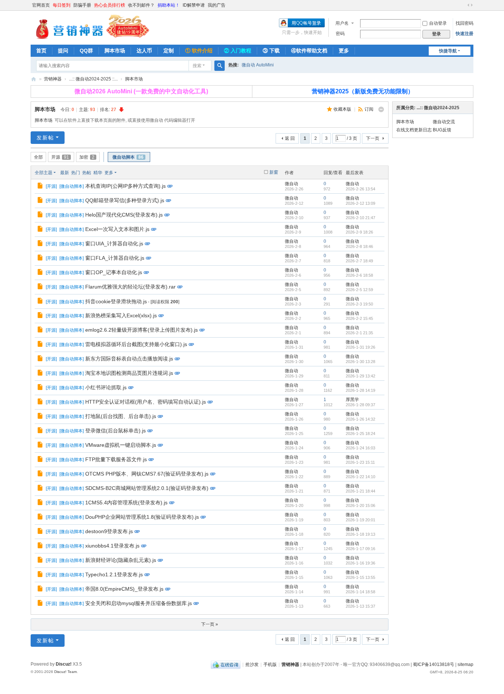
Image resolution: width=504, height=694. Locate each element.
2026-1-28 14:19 (360, 390)
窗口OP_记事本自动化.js (113, 272)
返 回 (290, 138)
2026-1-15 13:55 (360, 577)
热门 (75, 172)
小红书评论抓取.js (106, 387)
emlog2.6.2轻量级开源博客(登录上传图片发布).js (141, 330)
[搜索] (219, 66)
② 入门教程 (237, 50)
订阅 (369, 109)
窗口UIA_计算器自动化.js (114, 243)
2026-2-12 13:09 (360, 203)
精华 (97, 172)
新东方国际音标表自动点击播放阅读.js (129, 359)
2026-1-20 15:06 (360, 505)
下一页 (372, 138)
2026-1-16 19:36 (360, 563)
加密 (86, 157)
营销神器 (34, 79)
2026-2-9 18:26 (359, 232)
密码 (340, 33)
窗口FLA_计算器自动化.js (114, 258)
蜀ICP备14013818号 (433, 664)
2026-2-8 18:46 (359, 246)
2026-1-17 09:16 (360, 548)
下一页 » (209, 624)
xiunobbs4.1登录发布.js (112, 546)
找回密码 (464, 23)
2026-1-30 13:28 (360, 361)
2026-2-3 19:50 (359, 304)
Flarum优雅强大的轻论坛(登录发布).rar (130, 287)
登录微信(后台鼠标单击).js (115, 431)
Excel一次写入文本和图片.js (117, 229)
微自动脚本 (128, 157)
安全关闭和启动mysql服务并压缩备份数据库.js (138, 603)
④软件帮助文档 (309, 50)
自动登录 (438, 23)
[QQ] (226, 664)
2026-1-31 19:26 (360, 347)
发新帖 (45, 138)
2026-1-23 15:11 (360, 462)
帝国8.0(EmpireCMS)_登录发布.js (124, 589)
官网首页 (41, 5)
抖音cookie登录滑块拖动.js (116, 301)
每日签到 (61, 5)
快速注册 (464, 33)
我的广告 (216, 5)
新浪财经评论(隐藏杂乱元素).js (120, 560)
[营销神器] (90, 27)
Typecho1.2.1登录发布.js (114, 574)
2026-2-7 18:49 (359, 261)
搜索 (197, 65)
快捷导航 (448, 50)
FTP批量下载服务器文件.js (116, 459)
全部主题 (43, 172)
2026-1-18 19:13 (360, 534)
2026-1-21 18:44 (360, 491)
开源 (60, 157)
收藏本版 (343, 109)
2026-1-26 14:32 (360, 419)
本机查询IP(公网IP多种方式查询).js (125, 186)
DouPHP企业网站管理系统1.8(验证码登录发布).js (142, 517)
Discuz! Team (65, 672)
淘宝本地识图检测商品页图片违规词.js (129, 373)
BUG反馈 (442, 129)
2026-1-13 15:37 (360, 606)
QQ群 (86, 50)
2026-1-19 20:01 (360, 520)
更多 (344, 50)
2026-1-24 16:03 (360, 448)
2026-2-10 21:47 (360, 217)
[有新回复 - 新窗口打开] (41, 186)
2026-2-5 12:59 (359, 289)
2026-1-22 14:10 (360, 476)
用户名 (342, 23)
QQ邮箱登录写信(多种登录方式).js (124, 200)
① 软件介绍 (199, 50)
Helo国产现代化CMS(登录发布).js (124, 215)
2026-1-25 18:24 (360, 433)
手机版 (270, 664)
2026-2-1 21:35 (359, 333)
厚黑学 (352, 399)
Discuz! (64, 664)
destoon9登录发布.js (109, 531)
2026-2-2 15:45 (359, 318)
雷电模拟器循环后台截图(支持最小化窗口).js (136, 344)
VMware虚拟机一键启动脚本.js (120, 445)
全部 (38, 157)
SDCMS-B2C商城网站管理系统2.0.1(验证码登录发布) (146, 488)
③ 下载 (271, 50)
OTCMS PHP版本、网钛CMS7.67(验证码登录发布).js (146, 474)
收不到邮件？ (141, 5)
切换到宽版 (470, 5)
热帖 (86, 172)
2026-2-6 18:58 (359, 275)
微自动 (291, 183)
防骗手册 (82, 5)
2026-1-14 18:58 (360, 592)
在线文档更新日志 (414, 129)
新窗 (273, 172)
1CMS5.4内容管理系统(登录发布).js (126, 502)
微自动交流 (444, 121)
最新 (64, 172)
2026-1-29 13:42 (360, 376)
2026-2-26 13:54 (360, 189)
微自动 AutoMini (258, 65)
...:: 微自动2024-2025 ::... (93, 79)
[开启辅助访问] (463, 5)
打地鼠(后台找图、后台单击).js (120, 416)
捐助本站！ (169, 5)
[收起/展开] (381, 110)
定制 (168, 50)
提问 (63, 50)
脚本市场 (114, 50)
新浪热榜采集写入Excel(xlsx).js (121, 315)
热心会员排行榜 (109, 5)
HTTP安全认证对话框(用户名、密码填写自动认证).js (145, 402)
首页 (41, 50)
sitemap (465, 664)
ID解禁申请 (194, 5)
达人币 (144, 50)
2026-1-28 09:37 (360, 405)
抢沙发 (252, 664)
